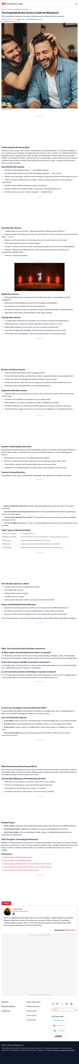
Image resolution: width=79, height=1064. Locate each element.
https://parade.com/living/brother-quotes (18, 857)
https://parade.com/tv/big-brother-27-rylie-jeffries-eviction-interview (27, 864)
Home (3, 9)
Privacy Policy (32, 1011)
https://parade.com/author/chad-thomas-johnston (21, 870)
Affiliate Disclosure (33, 1006)
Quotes (25, 9)
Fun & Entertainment (14, 9)
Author (6, 903)
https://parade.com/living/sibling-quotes (17, 860)
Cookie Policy (31, 1020)
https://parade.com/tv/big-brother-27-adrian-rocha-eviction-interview (28, 867)
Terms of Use (31, 1015)
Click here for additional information (63, 1050)
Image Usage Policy (34, 1002)
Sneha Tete (17, 909)
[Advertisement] (39, 132)
